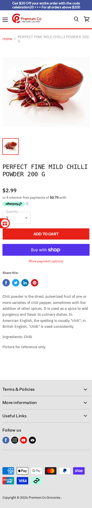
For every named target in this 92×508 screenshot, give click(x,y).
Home (7, 39)
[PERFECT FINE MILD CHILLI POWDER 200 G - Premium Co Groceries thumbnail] (10, 146)
